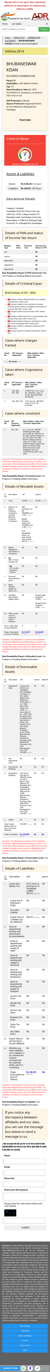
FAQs (25, 1350)
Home (5, 24)
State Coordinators (25, 1336)
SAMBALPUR (34, 37)
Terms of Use (25, 1345)
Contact (25, 1341)
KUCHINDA (10, 41)
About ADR (25, 1331)
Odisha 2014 (19, 37)
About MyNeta (25, 1326)
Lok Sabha (16, 24)
